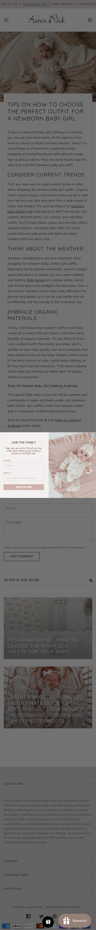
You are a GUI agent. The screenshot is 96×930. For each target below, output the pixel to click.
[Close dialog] (93, 435)
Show (48, 922)
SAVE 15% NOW (24, 487)
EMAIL (7, 473)
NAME (6, 460)
